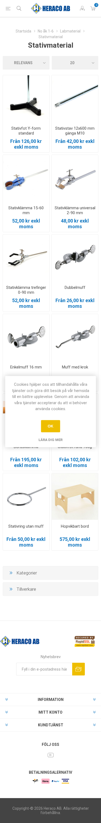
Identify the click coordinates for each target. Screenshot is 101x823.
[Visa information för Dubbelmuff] (75, 257)
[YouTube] (50, 755)
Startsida (23, 31)
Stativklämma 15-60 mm (26, 210)
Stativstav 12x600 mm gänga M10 (75, 131)
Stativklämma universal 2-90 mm (75, 210)
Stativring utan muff (26, 526)
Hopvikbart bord (75, 526)
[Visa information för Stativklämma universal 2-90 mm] (75, 178)
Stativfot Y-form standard (26, 131)
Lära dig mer (50, 439)
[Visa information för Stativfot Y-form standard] (26, 98)
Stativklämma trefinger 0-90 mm (26, 290)
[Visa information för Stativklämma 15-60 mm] (26, 178)
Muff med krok (75, 367)
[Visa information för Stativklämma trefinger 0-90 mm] (26, 257)
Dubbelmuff (75, 287)
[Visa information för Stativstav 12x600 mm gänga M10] (75, 98)
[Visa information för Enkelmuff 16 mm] (26, 337)
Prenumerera (78, 669)
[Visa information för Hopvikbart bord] (75, 496)
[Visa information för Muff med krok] (75, 337)
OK (50, 426)
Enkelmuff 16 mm (26, 367)
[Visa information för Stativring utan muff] (26, 496)
